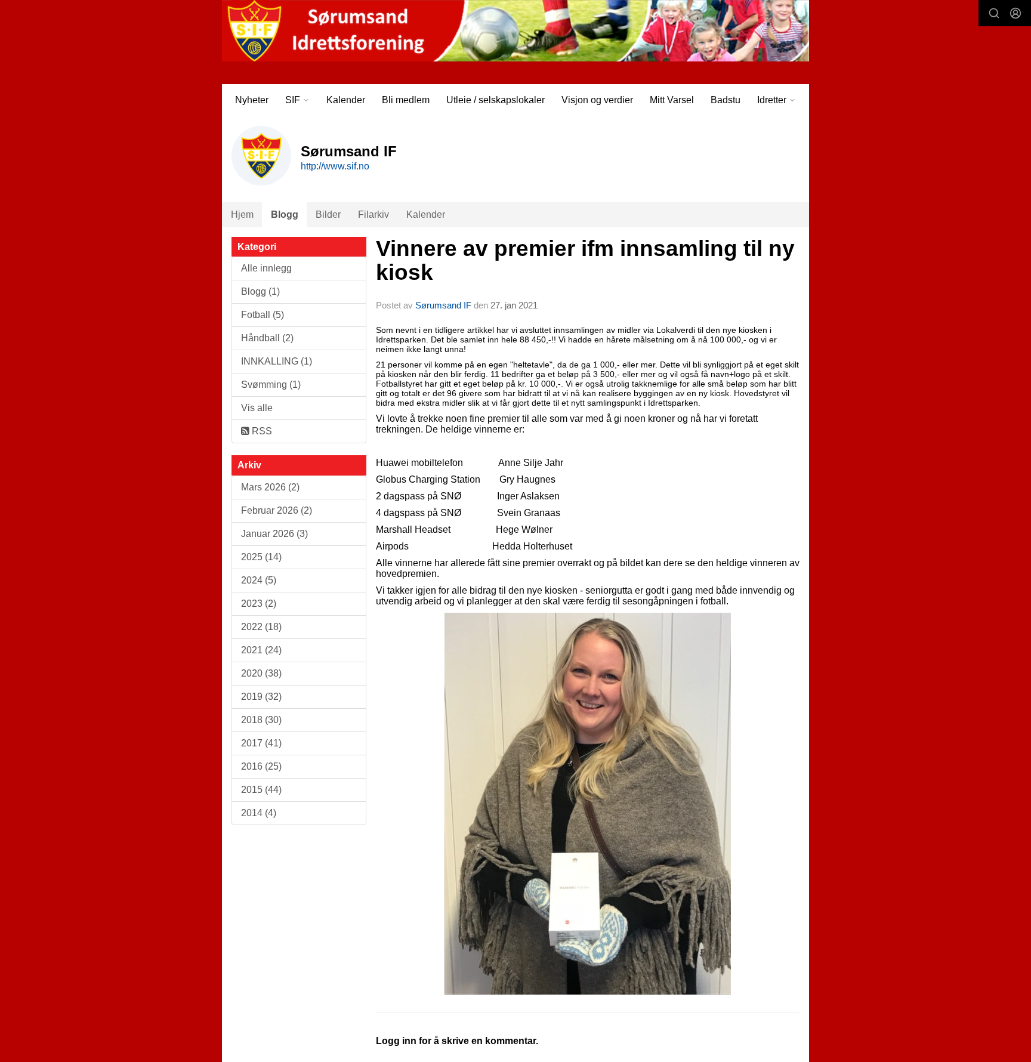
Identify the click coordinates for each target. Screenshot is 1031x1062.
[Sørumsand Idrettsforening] (515, 30)
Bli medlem (406, 100)
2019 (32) (261, 696)
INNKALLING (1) (276, 361)
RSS (260, 431)
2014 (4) (258, 813)
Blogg (284, 214)
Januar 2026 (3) (274, 534)
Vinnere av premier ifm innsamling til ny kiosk (585, 260)
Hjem (242, 214)
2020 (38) (261, 673)
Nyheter (251, 100)
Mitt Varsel (672, 100)
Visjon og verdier (597, 100)
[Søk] (994, 13)
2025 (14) (261, 557)
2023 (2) (258, 603)
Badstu (725, 100)
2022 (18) (261, 627)
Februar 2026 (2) (276, 510)
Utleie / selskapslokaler (495, 100)
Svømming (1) (271, 384)
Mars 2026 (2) (270, 487)
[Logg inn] (1015, 13)
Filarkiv (373, 214)
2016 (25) (261, 766)
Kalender (345, 100)
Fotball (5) (262, 315)
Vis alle (257, 408)
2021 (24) (261, 650)
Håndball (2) (267, 338)
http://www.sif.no (335, 166)
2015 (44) (261, 790)
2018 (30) (261, 720)
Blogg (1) (260, 291)
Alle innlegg (266, 268)
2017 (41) (261, 743)
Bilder (328, 214)
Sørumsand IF (443, 305)
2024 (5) (258, 580)
